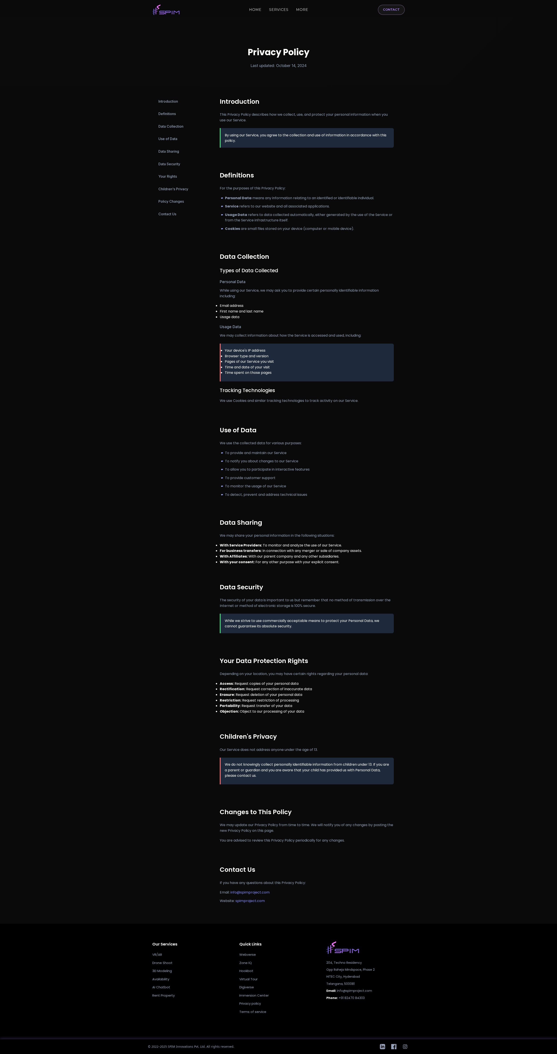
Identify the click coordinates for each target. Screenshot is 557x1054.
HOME (255, 10)
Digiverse (246, 987)
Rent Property (163, 995)
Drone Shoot (162, 962)
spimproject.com (250, 900)
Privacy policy (250, 1003)
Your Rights (167, 176)
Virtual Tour (248, 979)
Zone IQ (245, 962)
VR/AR (157, 954)
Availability (160, 979)
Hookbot (246, 971)
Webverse (247, 954)
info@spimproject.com (250, 892)
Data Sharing (168, 151)
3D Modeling (162, 971)
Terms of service (252, 1011)
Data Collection (170, 126)
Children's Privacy (173, 189)
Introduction (168, 101)
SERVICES (279, 10)
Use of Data (167, 139)
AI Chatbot (161, 987)
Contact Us (167, 214)
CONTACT (391, 10)
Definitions (167, 114)
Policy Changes (171, 201)
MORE (302, 10)
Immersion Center (254, 995)
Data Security (169, 164)
